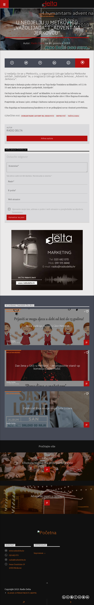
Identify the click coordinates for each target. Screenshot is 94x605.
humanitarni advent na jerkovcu (37, 116)
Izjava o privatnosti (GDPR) (22, 593)
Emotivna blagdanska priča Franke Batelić (47, 463)
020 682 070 (13, 555)
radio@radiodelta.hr (17, 560)
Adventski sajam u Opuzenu (47, 496)
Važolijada (73, 116)
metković (61, 116)
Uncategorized (47, 16)
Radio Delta (37, 43)
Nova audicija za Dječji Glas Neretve (47, 326)
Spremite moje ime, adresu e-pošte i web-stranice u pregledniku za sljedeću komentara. (47, 209)
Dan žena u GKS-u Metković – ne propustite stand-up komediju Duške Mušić (47, 367)
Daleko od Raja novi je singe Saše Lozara (47, 408)
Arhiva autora (47, 138)
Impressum (39, 553)
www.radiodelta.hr (16, 551)
